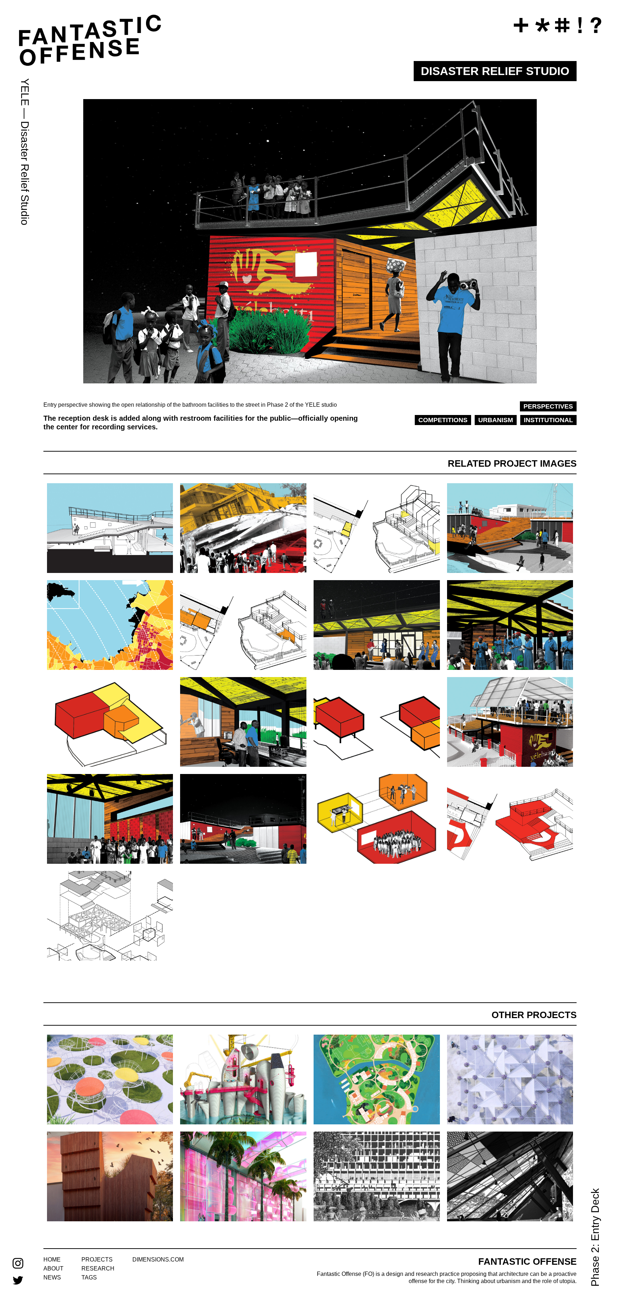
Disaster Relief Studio (25, 173)
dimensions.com (158, 1259)
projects (97, 1259)
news (52, 1277)
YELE (25, 92)
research (97, 1268)
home (52, 1259)
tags (89, 1277)
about (53, 1268)
